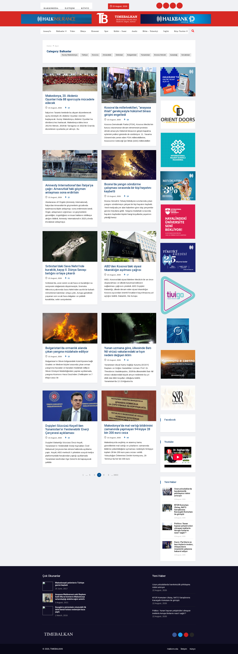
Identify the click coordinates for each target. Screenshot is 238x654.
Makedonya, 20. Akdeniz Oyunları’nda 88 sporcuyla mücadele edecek (69, 99)
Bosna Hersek (160, 55)
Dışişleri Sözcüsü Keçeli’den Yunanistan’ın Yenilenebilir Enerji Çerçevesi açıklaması (67, 429)
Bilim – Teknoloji (150, 31)
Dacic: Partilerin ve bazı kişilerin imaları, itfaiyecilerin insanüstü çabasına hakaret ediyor (183, 547)
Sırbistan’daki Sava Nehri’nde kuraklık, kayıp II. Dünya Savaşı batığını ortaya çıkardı (65, 270)
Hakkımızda (51, 8)
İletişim (70, 8)
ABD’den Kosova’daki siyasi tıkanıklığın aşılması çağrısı (122, 268)
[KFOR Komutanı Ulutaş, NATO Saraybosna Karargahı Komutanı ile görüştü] (167, 508)
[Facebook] (159, 6)
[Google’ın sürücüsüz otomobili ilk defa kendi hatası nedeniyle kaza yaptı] (48, 610)
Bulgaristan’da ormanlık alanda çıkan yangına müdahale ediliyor (67, 350)
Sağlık (166, 31)
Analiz (134, 31)
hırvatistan (186, 55)
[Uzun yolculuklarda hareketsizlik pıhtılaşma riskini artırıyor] (167, 491)
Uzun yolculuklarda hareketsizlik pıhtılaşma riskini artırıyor (183, 492)
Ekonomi (95, 31)
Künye (85, 8)
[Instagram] (180, 6)
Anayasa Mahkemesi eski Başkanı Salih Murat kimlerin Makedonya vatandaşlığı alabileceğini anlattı (70, 597)
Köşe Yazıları (180, 31)
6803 (116, 475)
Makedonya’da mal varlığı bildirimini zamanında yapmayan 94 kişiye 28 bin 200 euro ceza (128, 429)
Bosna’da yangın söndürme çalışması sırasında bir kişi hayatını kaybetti (127, 188)
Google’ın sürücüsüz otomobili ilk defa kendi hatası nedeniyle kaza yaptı (70, 609)
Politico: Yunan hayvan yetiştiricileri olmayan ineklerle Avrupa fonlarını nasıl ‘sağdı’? (183, 528)
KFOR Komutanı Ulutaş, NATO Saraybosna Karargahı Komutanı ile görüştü (183, 510)
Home (49, 46)
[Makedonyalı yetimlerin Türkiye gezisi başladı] (48, 586)
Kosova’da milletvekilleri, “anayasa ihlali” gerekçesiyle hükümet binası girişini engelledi (127, 111)
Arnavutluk (107, 55)
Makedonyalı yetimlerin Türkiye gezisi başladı (69, 584)
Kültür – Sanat (120, 31)
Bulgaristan (131, 55)
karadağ (173, 55)
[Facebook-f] (174, 635)
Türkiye (85, 55)
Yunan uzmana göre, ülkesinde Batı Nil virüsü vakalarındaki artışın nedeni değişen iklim (127, 351)
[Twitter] (166, 6)
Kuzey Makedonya (69, 55)
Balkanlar (60, 31)
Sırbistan (119, 55)
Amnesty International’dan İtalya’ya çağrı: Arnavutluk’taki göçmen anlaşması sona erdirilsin (69, 189)
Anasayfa (47, 31)
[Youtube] (173, 6)
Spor (106, 31)
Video (72, 31)
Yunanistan (145, 55)
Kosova (95, 55)
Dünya (83, 31)
